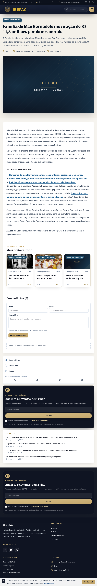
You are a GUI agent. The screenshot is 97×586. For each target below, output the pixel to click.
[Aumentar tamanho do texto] (41, 2)
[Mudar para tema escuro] (52, 2)
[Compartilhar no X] (60, 380)
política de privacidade (40, 421)
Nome (10, 306)
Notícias (54, 528)
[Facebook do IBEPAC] (90, 2)
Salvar (11, 371)
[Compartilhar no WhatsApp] (15, 380)
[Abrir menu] (91, 9)
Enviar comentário (18, 335)
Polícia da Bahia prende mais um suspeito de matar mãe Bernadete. (42, 182)
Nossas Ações (8, 566)
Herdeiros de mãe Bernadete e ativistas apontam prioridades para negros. (46, 175)
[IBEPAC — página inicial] (16, 9)
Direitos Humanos (12, 20)
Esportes (54, 539)
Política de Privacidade (11, 573)
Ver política (49, 583)
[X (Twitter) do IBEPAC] (93, 2)
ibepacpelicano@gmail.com (70, 2)
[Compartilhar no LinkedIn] (82, 380)
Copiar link (13, 365)
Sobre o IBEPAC (9, 562)
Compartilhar (14, 360)
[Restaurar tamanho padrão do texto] (45, 2)
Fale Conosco (8, 569)
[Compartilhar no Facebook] (37, 380)
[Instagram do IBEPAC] (86, 2)
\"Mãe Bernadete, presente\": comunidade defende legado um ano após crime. (48, 178)
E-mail (51, 306)
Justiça (53, 532)
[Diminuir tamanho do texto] (34, 2)
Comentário (13, 315)
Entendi (90, 582)
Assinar (49, 416)
